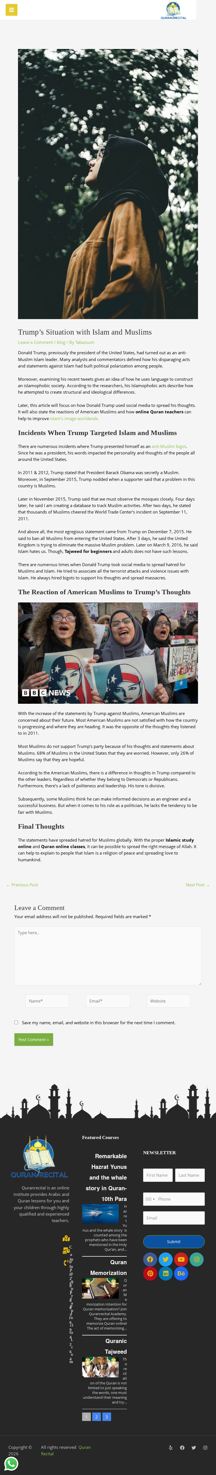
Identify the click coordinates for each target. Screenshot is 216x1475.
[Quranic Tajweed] (100, 1367)
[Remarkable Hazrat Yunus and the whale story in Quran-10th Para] (100, 1213)
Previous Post (22, 885)
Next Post (198, 885)
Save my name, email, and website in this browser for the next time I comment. (99, 1022)
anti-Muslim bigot (169, 446)
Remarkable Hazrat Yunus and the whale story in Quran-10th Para (106, 1177)
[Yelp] (170, 1447)
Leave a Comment (35, 342)
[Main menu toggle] (11, 10)
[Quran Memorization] (100, 1288)
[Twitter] (194, 1447)
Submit (174, 1241)
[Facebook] (182, 1447)
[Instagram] (205, 1447)
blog (61, 342)
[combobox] (149, 1199)
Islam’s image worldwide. (74, 418)
